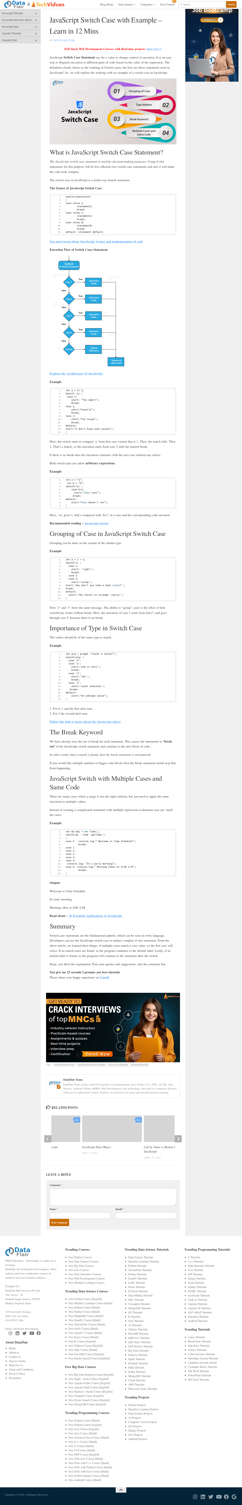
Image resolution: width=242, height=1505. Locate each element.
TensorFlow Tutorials (140, 1270)
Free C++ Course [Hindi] (83, 1441)
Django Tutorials (197, 1287)
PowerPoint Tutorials (199, 1375)
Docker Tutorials (197, 1350)
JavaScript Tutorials (199, 1295)
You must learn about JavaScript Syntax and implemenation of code (96, 241)
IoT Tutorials (135, 1312)
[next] (178, 1138)
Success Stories (17, 1361)
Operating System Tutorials (203, 1358)
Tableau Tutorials (137, 1329)
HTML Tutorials (197, 1291)
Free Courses (167, 4)
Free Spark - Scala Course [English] (89, 1379)
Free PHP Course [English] (84, 1454)
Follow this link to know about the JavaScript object (85, 721)
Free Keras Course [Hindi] (83, 1337)
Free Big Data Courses (81, 1265)
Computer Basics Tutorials (202, 1367)
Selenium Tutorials (198, 1316)
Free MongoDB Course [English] (87, 1404)
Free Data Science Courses (84, 1261)
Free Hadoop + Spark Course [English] (90, 1391)
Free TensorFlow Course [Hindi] (87, 1324)
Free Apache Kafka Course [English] (89, 1383)
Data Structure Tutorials (201, 1265)
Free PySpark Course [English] (86, 1396)
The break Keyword (139, 1064)
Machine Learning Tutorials (143, 1261)
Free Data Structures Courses (85, 1274)
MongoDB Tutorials (139, 1308)
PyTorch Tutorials (138, 1291)
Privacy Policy (17, 1373)
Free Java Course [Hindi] (83, 1433)
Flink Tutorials (136, 1367)
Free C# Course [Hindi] (82, 1450)
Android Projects (137, 1439)
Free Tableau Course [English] (86, 1345)
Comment (56, 1185)
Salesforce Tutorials (199, 1345)
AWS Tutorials (136, 1384)
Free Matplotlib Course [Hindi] (86, 1316)
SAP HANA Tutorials (140, 1346)
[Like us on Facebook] (38, 1333)
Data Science (125, 4)
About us (14, 1352)
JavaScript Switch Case (64, 1064)
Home (12, 1348)
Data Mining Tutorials (140, 1295)
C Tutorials (194, 1257)
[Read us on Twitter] (24, 1333)
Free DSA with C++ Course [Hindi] (89, 1463)
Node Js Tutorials (197, 1299)
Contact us (15, 1356)
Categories (147, 4)
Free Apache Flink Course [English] (89, 1387)
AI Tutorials (135, 1325)
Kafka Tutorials (136, 1372)
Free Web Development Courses (87, 1278)
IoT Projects (135, 1426)
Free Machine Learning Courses (87, 1282)
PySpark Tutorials (138, 1363)
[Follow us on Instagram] (10, 1333)
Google (104, 977)
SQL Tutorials (136, 1299)
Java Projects (135, 1434)
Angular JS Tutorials (199, 1308)
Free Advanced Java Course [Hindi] (89, 1437)
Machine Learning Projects (143, 1409)
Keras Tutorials (136, 1287)
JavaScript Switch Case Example (91, 1064)
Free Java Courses (79, 1270)
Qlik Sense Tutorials (139, 1342)
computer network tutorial (202, 1362)
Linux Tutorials (196, 1337)
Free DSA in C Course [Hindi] (86, 1458)
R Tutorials (134, 1316)
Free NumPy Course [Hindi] (84, 1320)
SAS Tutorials (136, 1321)
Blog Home (106, 4)
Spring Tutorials (197, 1278)
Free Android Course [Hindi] (85, 1480)
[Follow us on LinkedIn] (17, 1333)
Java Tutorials (195, 1270)
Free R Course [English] (82, 1341)
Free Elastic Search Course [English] (89, 1358)
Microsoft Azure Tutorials (142, 1388)
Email (120, 1209)
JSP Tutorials (195, 1274)
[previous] (47, 1138)
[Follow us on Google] (234, 1496)
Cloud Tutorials (136, 1380)
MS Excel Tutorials (198, 1379)
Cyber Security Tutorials (201, 1354)
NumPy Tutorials (137, 1278)
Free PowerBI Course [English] (86, 1354)
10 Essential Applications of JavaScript (95, 915)
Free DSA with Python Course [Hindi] (90, 1467)
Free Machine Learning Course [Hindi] (90, 1303)
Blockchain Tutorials (199, 1341)
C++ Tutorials (195, 1261)
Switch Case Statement (118, 1064)
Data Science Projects (140, 1413)
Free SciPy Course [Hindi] (83, 1328)
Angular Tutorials (197, 1304)
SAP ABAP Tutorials (200, 1312)
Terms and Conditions (21, 1369)
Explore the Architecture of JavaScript (76, 373)
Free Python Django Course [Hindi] (89, 1475)
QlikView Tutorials (139, 1338)
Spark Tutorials (136, 1359)
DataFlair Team (64, 40)
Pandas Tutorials (137, 1274)
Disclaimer (15, 1378)
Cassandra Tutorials (139, 1304)
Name (54, 1209)
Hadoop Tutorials (138, 1355)
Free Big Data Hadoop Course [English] (91, 1374)
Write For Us (16, 1365)
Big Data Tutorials (138, 1350)
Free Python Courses (80, 1257)
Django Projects (137, 1430)
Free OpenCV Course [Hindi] (85, 1333)
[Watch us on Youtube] (31, 1333)
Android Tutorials (198, 1321)
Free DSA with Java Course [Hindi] (89, 1471)
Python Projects (137, 1405)
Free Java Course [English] (84, 1429)
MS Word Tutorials (198, 1371)
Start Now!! (154, 49)
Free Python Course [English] (85, 1299)
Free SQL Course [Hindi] (83, 1350)
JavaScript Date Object (96, 1147)
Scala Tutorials (196, 1282)
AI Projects (134, 1417)
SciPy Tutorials (136, 1282)
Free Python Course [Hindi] (84, 1307)
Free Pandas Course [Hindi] (84, 1311)
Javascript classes (96, 523)
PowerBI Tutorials (138, 1333)
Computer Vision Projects (142, 1422)
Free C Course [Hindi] (81, 1446)
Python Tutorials (137, 1265)
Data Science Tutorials (140, 1257)
